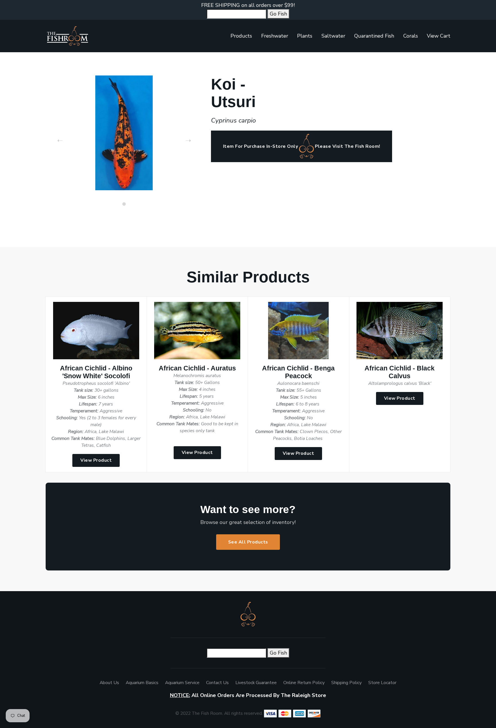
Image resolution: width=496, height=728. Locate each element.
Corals (410, 35)
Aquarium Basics (142, 683)
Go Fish (278, 13)
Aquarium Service (182, 683)
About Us (109, 683)
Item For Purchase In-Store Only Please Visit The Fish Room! (301, 146)
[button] (124, 204)
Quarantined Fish (374, 35)
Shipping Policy (346, 683)
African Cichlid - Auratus (197, 368)
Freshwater (274, 35)
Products (241, 35)
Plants (304, 35)
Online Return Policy (304, 683)
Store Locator (382, 683)
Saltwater (333, 35)
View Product (96, 460)
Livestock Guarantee (256, 683)
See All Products (248, 542)
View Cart (438, 35)
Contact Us (217, 683)
